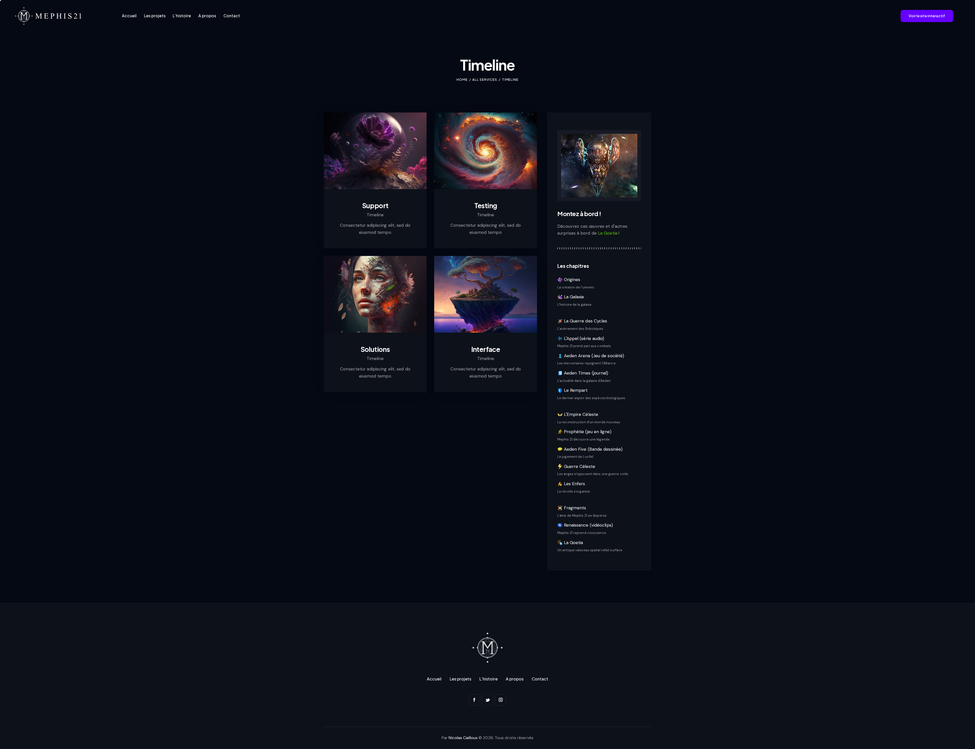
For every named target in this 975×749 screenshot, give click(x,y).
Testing (485, 206)
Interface (485, 349)
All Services (484, 79)
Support (375, 206)
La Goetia (608, 233)
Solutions (375, 349)
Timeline (375, 215)
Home (462, 79)
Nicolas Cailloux (463, 737)
